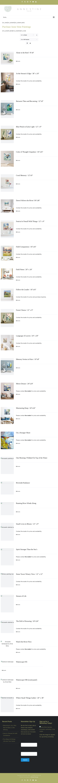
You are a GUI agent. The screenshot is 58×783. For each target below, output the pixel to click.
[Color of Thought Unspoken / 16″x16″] (7, 159)
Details (18, 61)
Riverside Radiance (23, 483)
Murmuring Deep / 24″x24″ (25, 408)
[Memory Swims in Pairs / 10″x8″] (7, 366)
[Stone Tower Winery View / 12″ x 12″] (7, 580)
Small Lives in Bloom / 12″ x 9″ (27, 524)
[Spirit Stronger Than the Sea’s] (7, 556)
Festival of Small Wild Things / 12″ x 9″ (30, 221)
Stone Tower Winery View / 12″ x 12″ (29, 574)
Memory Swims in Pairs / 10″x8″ (27, 359)
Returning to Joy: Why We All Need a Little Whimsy (9, 727)
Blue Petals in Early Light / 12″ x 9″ (29, 127)
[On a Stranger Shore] (7, 440)
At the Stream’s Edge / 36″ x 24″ (27, 73)
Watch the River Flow (24, 642)
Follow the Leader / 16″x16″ (26, 290)
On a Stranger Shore (23, 433)
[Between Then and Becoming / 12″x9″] (7, 109)
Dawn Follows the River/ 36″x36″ (28, 200)
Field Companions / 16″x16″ (26, 247)
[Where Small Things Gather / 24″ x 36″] (7, 704)
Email (22, 750)
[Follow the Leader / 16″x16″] (7, 294)
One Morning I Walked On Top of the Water (31, 458)
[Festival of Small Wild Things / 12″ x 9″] (7, 229)
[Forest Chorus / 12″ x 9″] (7, 318)
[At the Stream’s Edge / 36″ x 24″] (7, 82)
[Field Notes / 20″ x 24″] (7, 274)
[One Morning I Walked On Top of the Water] (7, 465)
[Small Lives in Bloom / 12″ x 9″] (7, 532)
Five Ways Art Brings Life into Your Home (9, 740)
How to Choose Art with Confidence (10, 734)
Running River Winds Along (26, 503)
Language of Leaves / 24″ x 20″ (27, 336)
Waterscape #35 (21, 662)
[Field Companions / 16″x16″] (7, 253)
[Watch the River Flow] (7, 644)
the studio (24, 81)
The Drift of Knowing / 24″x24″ (27, 621)
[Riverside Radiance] (7, 488)
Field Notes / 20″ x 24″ (24, 269)
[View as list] (30, 43)
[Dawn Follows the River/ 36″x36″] (7, 206)
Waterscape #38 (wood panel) (26, 680)
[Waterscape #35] (7, 662)
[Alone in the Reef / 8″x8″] (7, 58)
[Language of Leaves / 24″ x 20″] (7, 343)
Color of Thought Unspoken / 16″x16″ (29, 152)
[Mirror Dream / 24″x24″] (7, 391)
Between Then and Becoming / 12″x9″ (29, 101)
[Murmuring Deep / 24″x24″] (7, 415)
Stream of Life (21, 596)
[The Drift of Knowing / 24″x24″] (7, 626)
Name (22, 741)
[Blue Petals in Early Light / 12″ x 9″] (7, 134)
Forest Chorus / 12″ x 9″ (24, 310)
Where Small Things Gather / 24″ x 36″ (30, 698)
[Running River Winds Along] (7, 508)
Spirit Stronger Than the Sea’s (26, 549)
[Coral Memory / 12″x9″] (7, 183)
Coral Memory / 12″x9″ (24, 175)
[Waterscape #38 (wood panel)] (7, 681)
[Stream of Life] (7, 603)
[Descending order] (36, 35)
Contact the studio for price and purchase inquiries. (31, 297)
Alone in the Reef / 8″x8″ (25, 53)
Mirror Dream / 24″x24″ (24, 384)
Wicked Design (34, 777)
